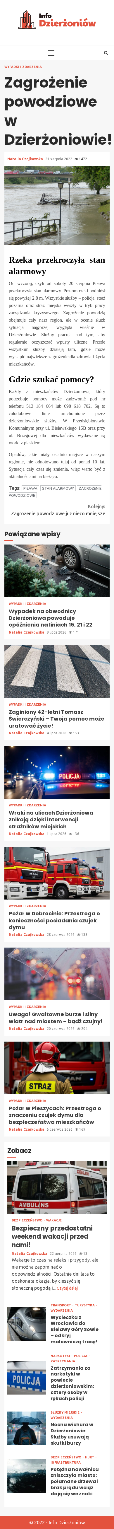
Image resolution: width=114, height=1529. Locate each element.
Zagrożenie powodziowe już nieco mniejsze (58, 510)
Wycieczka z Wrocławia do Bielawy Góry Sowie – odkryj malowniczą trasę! (26, 1324)
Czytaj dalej (67, 1288)
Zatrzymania (63, 1361)
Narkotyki (61, 1356)
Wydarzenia (62, 1310)
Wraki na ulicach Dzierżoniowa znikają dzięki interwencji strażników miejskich (57, 772)
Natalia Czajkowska (25, 159)
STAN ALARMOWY (58, 488)
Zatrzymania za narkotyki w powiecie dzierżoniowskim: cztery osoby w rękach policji (26, 1378)
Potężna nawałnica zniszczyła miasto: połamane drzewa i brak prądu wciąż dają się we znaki (26, 1476)
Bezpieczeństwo (27, 1220)
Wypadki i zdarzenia (23, 67)
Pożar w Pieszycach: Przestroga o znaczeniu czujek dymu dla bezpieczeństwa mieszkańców (57, 1068)
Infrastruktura (66, 1462)
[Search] (106, 52)
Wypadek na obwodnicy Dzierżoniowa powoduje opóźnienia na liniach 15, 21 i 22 (57, 571)
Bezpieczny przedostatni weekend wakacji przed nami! (57, 1187)
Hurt (90, 1457)
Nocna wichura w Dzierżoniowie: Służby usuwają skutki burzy (26, 1428)
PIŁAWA (30, 488)
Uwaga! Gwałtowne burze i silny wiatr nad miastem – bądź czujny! (57, 974)
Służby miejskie (65, 1412)
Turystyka (85, 1305)
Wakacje (54, 1220)
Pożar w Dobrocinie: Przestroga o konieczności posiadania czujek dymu (57, 873)
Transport (61, 1305)
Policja (81, 1356)
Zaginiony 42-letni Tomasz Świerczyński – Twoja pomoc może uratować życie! (57, 671)
